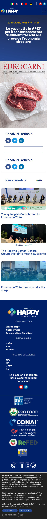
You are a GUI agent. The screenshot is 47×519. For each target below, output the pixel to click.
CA (7, 369)
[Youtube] (40, 3)
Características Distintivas (19, 333)
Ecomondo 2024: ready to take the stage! (23, 288)
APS (8, 346)
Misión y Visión (13, 329)
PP (7, 363)
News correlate (15, 180)
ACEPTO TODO (10, 510)
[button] (8, 140)
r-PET (9, 366)
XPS (8, 359)
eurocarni (13, 22)
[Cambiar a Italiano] (12, 3)
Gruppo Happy (13, 326)
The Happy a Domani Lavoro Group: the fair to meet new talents (23, 252)
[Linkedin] (44, 3)
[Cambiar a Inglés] (17, 3)
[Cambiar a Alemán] (31, 3)
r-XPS (9, 343)
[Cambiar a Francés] (21, 3)
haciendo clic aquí (9, 486)
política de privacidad (10, 480)
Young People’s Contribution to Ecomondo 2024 (20, 215)
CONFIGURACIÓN (11, 515)
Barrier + (10, 349)
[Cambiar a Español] (26, 3)
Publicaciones (31, 22)
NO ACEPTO (25, 510)
